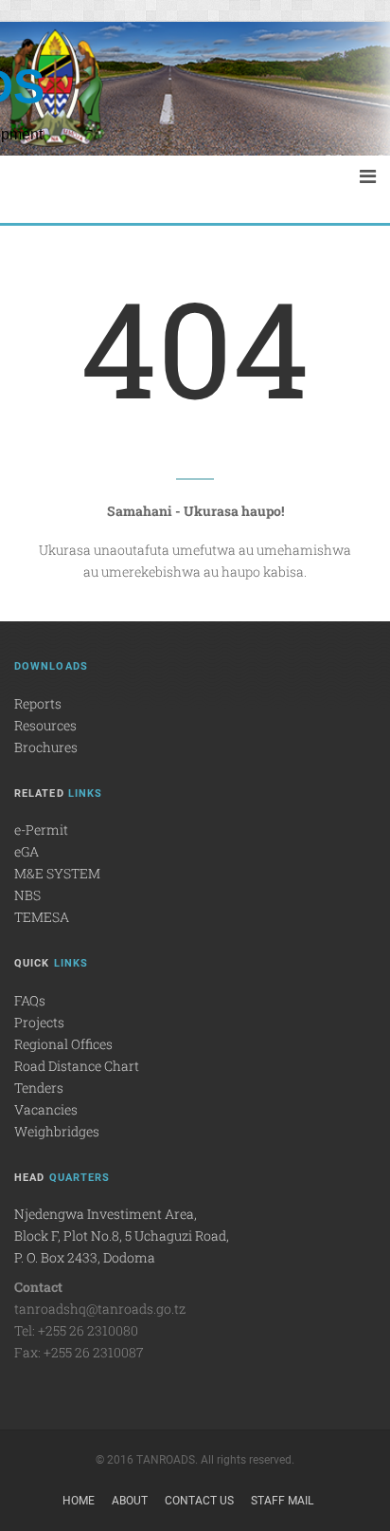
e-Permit (41, 830)
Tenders (38, 1088)
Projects (39, 1022)
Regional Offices (63, 1044)
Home (78, 1500)
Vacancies (46, 1109)
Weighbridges (56, 1131)
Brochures (46, 747)
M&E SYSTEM (57, 873)
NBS (27, 895)
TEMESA (41, 917)
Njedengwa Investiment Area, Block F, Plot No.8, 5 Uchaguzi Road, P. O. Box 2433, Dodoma (121, 1235)
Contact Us (199, 1500)
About (130, 1500)
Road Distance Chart (76, 1066)
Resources (45, 725)
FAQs (29, 1000)
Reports (38, 703)
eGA (26, 851)
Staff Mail (282, 1500)
